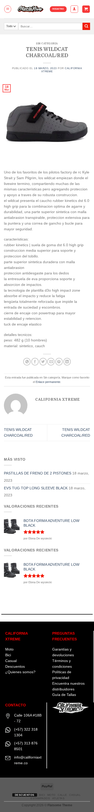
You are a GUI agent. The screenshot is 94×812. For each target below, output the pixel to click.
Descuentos (15, 667)
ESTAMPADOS (40, 798)
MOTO (51, 794)
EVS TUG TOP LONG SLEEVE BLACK (36, 488)
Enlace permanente (48, 381)
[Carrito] (86, 9)
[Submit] (86, 26)
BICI (42, 794)
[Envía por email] (51, 361)
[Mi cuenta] (74, 9)
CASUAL (75, 794)
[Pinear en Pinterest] (59, 361)
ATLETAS (58, 798)
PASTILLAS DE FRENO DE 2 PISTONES (37, 473)
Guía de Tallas (64, 695)
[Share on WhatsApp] (27, 361)
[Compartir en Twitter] (43, 361)
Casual (11, 661)
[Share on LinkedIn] (67, 361)
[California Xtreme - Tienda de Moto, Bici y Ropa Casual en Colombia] (31, 9)
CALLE (62, 794)
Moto (9, 649)
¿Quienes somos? (20, 672)
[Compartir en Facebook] (35, 361)
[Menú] (7, 9)
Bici (8, 655)
